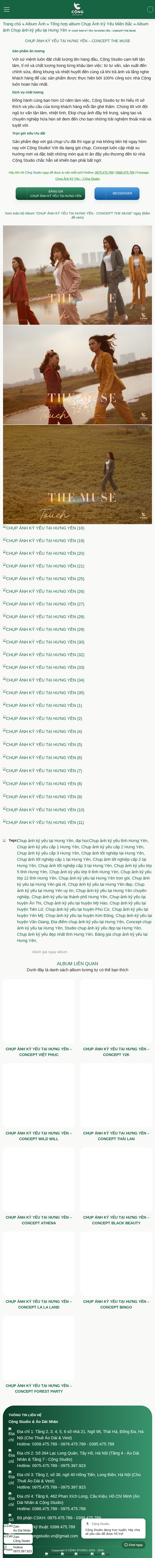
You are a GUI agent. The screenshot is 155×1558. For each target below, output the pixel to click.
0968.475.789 (125, 172)
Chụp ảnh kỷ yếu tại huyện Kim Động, (81, 915)
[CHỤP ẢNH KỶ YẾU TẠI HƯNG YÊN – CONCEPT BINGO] (116, 1264)
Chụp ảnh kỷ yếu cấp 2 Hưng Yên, (112, 847)
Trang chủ (12, 24)
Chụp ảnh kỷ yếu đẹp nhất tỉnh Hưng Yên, (56, 934)
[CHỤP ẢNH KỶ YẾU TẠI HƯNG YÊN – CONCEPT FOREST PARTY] (39, 1348)
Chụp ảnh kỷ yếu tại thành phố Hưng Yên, (70, 896)
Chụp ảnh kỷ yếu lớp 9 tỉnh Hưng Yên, (85, 872)
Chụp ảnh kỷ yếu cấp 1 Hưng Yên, (49, 847)
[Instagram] (82, 1554)
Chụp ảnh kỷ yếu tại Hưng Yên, (46, 840)
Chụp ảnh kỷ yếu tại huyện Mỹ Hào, (76, 903)
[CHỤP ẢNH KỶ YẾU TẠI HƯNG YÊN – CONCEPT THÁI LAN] (116, 1095)
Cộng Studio (33, 172)
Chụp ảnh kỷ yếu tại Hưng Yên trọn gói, (95, 878)
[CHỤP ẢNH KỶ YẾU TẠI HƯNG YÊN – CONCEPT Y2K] (116, 1011)
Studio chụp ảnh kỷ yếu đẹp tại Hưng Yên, (103, 928)
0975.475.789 (104, 172)
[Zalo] (106, 1554)
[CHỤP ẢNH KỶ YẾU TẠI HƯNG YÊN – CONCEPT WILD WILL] (39, 1095)
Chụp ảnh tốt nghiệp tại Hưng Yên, (113, 853)
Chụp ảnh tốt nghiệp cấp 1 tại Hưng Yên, (55, 859)
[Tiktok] (96, 1554)
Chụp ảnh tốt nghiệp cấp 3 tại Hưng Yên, (76, 865)
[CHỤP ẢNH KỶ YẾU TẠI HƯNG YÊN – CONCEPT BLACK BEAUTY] (116, 1179)
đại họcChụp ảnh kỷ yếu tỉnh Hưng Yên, (112, 840)
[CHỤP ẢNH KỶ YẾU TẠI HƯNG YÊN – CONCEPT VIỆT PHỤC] (39, 1011)
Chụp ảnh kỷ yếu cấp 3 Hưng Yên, (49, 853)
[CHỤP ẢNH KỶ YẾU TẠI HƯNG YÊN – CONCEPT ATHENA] (39, 1179)
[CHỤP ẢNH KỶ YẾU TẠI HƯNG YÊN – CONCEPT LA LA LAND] (39, 1264)
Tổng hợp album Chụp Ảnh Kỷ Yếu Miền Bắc (91, 24)
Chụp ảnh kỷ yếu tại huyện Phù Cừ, (79, 909)
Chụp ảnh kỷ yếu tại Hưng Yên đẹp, (101, 884)
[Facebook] (52, 1554)
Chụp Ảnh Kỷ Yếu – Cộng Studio (77, 178)
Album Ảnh (35, 24)
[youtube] (67, 1554)
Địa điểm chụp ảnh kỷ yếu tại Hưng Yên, (88, 921)
